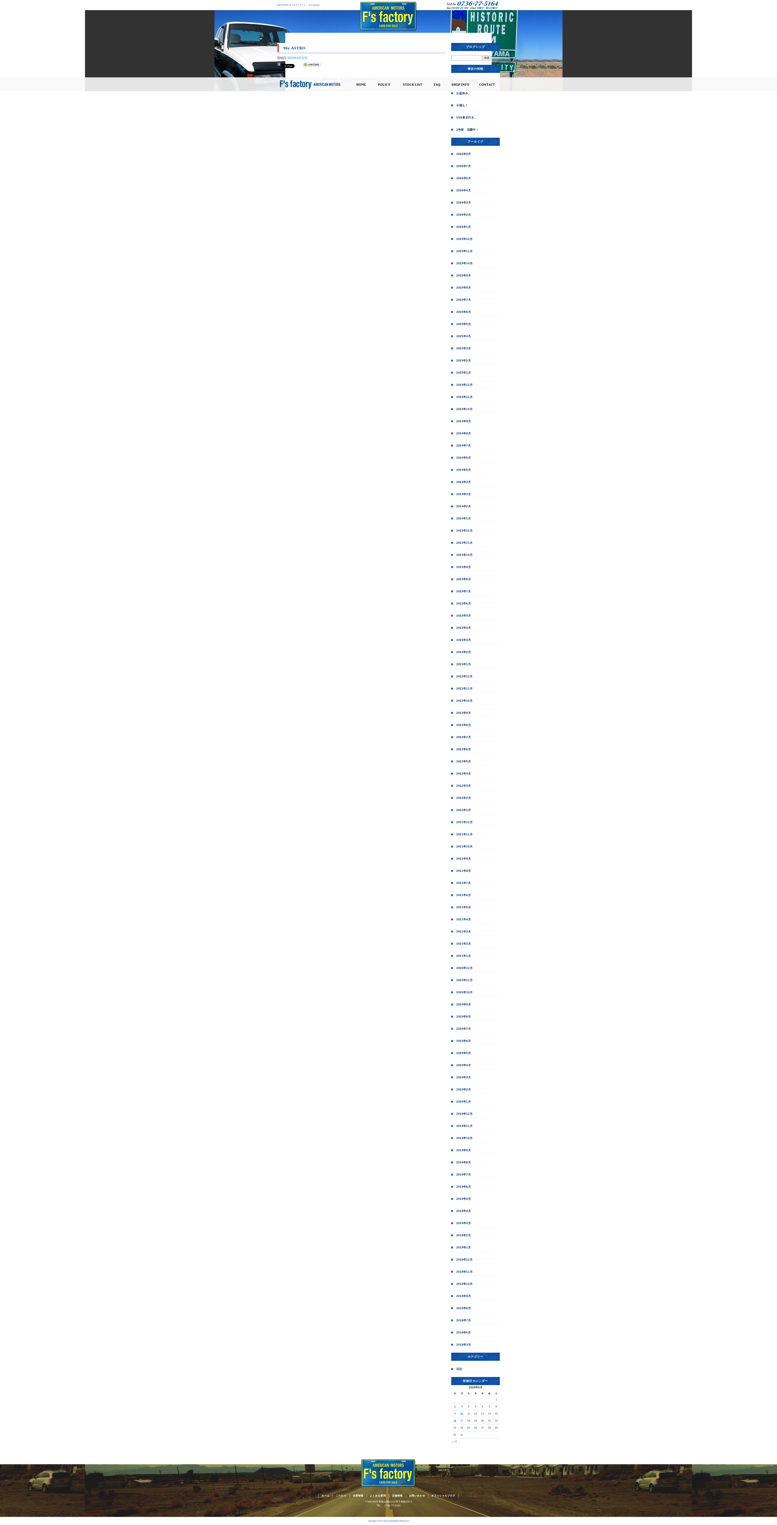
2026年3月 (463, 202)
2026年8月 (463, 154)
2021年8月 (463, 870)
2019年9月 (463, 1150)
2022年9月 (463, 712)
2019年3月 (463, 1223)
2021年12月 (464, 822)
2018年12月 (464, 1259)
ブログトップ (475, 46)
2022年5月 (463, 761)
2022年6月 (463, 749)
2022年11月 (464, 688)
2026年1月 (463, 226)
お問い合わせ (487, 84)
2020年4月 (463, 1065)
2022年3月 (463, 785)
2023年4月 (463, 627)
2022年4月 (463, 773)
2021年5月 (463, 907)
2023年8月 (463, 579)
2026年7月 (463, 166)
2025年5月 (463, 324)
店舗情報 (460, 84)
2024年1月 (463, 518)
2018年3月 (463, 1344)
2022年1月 (463, 810)
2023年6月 (463, 603)
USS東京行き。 (466, 117)
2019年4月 (463, 1211)
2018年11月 (464, 1271)
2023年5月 (463, 615)
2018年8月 (463, 1308)
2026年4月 (463, 190)
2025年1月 (463, 372)
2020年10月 (464, 992)
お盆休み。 (463, 93)
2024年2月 (463, 506)
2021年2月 (463, 943)
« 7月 (454, 1441)
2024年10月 (464, 409)
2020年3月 (463, 1077)
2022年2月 (463, 797)
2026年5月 (463, 178)
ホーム (361, 84)
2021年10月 (464, 846)
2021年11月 (464, 834)
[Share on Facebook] (278, 65)
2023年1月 (463, 664)
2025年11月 (464, 251)
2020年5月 (463, 1053)
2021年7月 (463, 883)
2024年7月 (463, 445)
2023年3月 (463, 640)
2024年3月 (463, 494)
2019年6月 (463, 1186)
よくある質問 (437, 84)
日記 (459, 1368)
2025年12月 (464, 239)
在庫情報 (412, 84)
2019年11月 (464, 1125)
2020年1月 (463, 1101)
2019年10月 (464, 1138)
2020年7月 (463, 1028)
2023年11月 (464, 542)
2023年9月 (463, 567)
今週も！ (462, 105)
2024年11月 (464, 397)
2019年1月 (463, 1247)
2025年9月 (463, 275)
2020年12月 (464, 968)
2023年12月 (464, 530)
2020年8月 (463, 1016)
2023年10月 (464, 554)
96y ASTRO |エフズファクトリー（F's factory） (299, 5)
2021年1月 (463, 955)
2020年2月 (463, 1089)
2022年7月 (463, 737)
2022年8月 (463, 725)
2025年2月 (463, 360)
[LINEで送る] (312, 65)
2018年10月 (464, 1283)
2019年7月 (463, 1174)
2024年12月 (464, 384)
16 (454, 1420)
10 (461, 1413)
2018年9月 (463, 1296)
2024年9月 (463, 421)
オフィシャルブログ (443, 1495)
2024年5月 (463, 469)
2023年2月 (463, 652)
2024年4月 (463, 482)
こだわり (384, 84)
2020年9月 (463, 1004)
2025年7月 (463, 299)
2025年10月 (464, 263)
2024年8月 (463, 433)
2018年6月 (463, 1332)
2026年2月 (463, 214)
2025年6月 (463, 311)
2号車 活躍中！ (467, 129)
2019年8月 (463, 1162)
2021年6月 (463, 895)
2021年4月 (463, 919)
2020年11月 (464, 980)
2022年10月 (464, 700)
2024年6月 (463, 457)
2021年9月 (463, 858)
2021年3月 (463, 931)
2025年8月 (463, 287)
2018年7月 (463, 1320)
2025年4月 (463, 336)
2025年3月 (463, 348)
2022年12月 (464, 676)
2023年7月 (463, 591)
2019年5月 (463, 1198)
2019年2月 (463, 1235)
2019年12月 (464, 1113)
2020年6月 (463, 1040)
